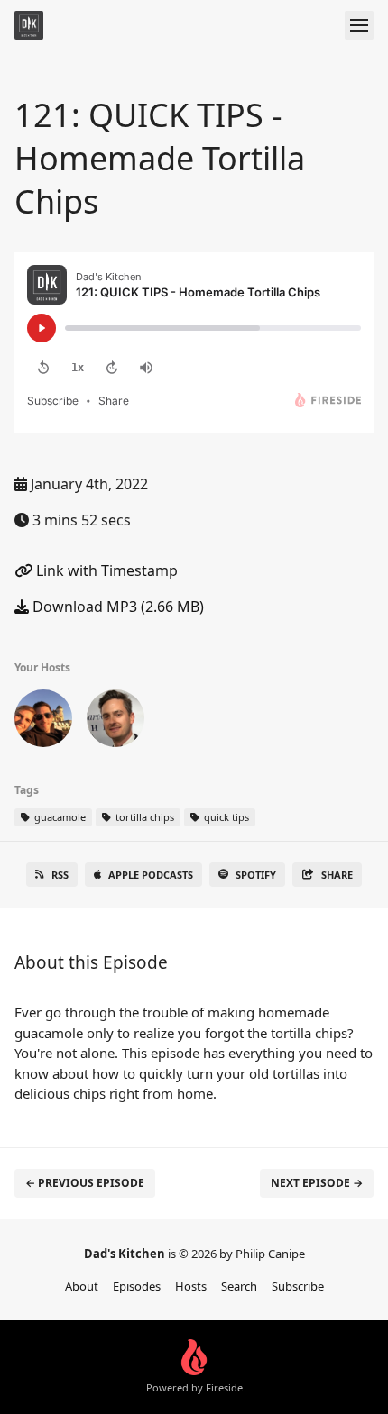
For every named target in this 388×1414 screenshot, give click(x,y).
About (81, 1286)
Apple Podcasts (150, 874)
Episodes (137, 1286)
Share (337, 874)
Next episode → (317, 1182)
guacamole (59, 817)
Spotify (256, 874)
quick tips (225, 817)
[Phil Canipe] (115, 721)
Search (239, 1286)
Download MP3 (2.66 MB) (116, 606)
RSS (60, 874)
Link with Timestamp (105, 570)
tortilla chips (143, 817)
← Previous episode (84, 1182)
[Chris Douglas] (43, 721)
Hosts (191, 1286)
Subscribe (298, 1286)
